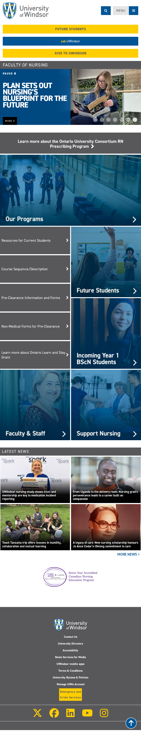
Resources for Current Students (25, 240)
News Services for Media (70, 657)
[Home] (26, 10)
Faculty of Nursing (25, 65)
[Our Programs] (70, 190)
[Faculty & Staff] (35, 404)
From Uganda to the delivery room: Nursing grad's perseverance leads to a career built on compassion (105, 495)
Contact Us (70, 637)
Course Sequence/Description (24, 269)
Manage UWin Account (70, 684)
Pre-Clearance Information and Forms (30, 297)
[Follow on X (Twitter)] (37, 715)
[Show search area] (106, 10)
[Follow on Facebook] (54, 715)
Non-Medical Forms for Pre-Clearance (30, 326)
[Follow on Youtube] (87, 715)
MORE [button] (9, 121)
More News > (128, 554)
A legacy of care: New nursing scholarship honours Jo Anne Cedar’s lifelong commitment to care (105, 544)
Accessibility (70, 650)
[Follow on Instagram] (104, 715)
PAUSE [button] (8, 73)
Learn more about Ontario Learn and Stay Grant (33, 355)
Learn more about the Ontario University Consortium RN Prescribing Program (70, 143)
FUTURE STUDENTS (70, 29)
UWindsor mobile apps (70, 664)
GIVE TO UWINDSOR (70, 53)
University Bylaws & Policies (70, 677)
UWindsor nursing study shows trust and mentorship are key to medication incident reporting (29, 495)
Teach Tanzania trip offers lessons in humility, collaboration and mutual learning (31, 544)
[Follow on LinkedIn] (70, 715)
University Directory (70, 643)
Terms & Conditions (70, 671)
